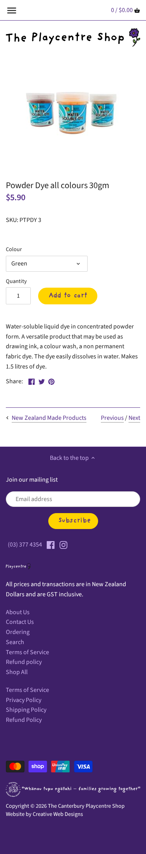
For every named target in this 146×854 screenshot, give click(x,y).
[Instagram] (63, 544)
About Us (18, 612)
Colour (14, 249)
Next (134, 418)
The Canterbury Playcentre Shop (86, 806)
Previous (112, 418)
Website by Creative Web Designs (44, 814)
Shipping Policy (26, 710)
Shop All (17, 672)
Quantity (16, 281)
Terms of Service (27, 652)
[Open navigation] (12, 10)
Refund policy (24, 662)
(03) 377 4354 (25, 544)
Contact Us (20, 622)
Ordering (18, 632)
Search (15, 642)
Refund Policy (24, 720)
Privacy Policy (23, 700)
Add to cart (68, 296)
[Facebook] (51, 544)
